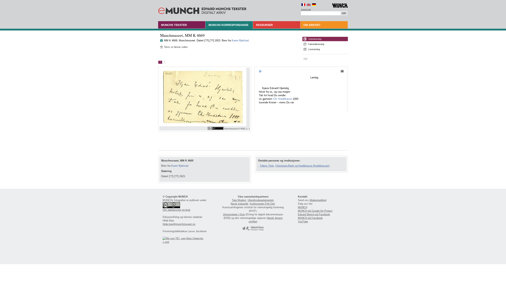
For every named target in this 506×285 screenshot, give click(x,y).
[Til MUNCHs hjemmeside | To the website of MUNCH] (340, 5)
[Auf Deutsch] (314, 4)
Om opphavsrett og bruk (176, 209)
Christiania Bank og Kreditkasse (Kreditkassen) (302, 165)
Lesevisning (314, 49)
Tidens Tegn (267, 165)
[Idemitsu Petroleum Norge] (253, 229)
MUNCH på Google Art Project (315, 210)
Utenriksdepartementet (261, 200)
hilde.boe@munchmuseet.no (179, 224)
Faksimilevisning (316, 44)
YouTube (303, 221)
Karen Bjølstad (240, 40)
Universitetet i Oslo (234, 214)
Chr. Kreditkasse (282, 98)
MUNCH (302, 207)
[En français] (303, 4)
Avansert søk (306, 9)
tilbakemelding (318, 200)
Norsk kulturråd (239, 203)
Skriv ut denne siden (176, 47)
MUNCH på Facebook (310, 218)
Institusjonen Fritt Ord (262, 203)
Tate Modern (239, 200)
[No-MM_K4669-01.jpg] (204, 97)
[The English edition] (309, 4)
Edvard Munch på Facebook (314, 214)
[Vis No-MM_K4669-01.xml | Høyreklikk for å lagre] (342, 71)
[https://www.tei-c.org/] (185, 241)
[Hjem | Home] (202, 10)
